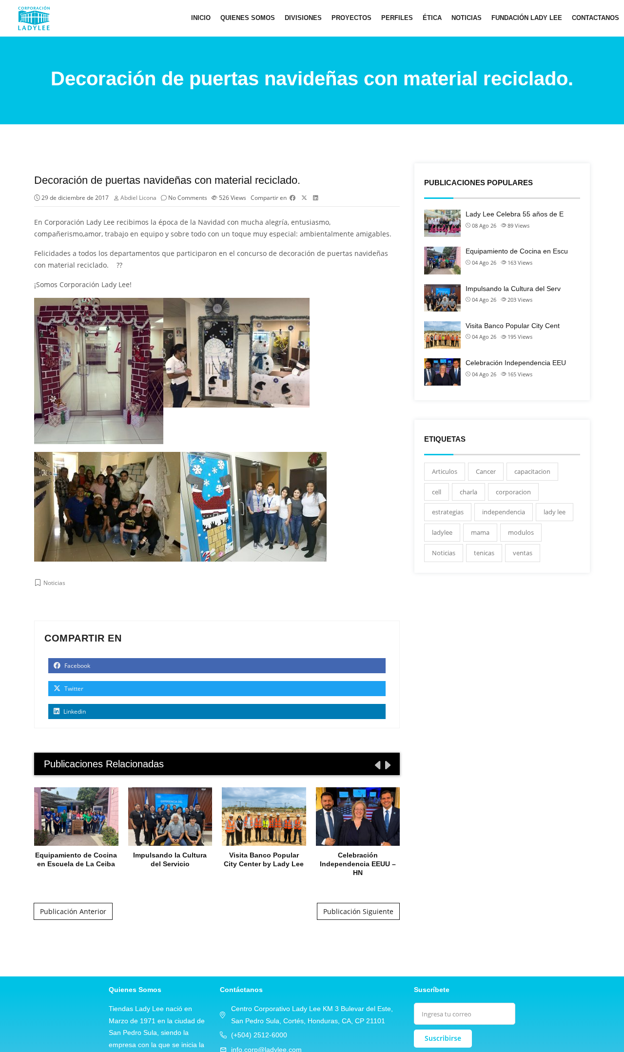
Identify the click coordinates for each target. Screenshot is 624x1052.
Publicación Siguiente (358, 911)
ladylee (442, 532)
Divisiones (303, 17)
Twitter (73, 688)
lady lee (555, 511)
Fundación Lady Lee (526, 17)
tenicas (484, 552)
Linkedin (74, 711)
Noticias (466, 17)
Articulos (444, 471)
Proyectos (351, 17)
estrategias (448, 511)
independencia (503, 511)
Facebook (76, 666)
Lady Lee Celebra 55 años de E (515, 214)
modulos (521, 532)
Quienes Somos (247, 17)
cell (436, 491)
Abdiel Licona (138, 198)
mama (480, 532)
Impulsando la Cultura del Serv (513, 288)
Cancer (486, 471)
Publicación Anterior (73, 911)
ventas (522, 552)
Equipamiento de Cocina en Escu (517, 251)
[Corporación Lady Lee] (34, 18)
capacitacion (532, 471)
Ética (432, 17)
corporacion (513, 491)
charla (468, 491)
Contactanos (595, 17)
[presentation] (376, 765)
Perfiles (397, 17)
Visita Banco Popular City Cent (513, 326)
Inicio (201, 17)
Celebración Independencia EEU (516, 363)
